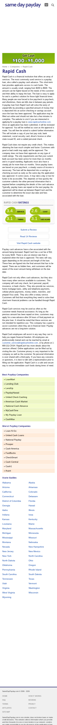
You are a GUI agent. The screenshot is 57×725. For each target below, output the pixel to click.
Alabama (6, 482)
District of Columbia (11, 501)
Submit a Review (29, 229)
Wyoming (6, 597)
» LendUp (8, 388)
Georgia (6, 505)
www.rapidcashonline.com (39, 122)
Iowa (31, 514)
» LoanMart (9, 379)
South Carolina (9, 574)
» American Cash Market (16, 401)
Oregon (32, 565)
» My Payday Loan (13, 415)
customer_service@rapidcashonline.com (20, 343)
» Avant (7, 470)
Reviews (32, 700)
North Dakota (8, 560)
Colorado (33, 492)
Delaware (33, 496)
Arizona (6, 487)
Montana (6, 542)
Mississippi (7, 537)
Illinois (32, 510)
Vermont (33, 583)
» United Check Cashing (15, 397)
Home (4, 67)
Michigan (6, 533)
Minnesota (34, 533)
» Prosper (8, 444)
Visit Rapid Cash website (28, 243)
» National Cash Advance (16, 406)
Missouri (33, 537)
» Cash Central (11, 462)
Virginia (5, 588)
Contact (32, 708)
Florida (32, 501)
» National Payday (12, 439)
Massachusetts (36, 528)
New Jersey (8, 551)
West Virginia (8, 592)
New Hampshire (36, 547)
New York (6, 556)
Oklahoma (7, 565)
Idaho (5, 510)
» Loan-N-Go (10, 431)
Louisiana (7, 524)
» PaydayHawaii (11, 392)
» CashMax (9, 419)
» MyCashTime (11, 410)
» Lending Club (11, 384)
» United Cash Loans (14, 435)
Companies (15, 67)
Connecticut (8, 496)
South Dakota (35, 574)
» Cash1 (8, 466)
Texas (31, 579)
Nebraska (33, 542)
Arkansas (33, 487)
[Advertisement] (28, 31)
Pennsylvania (8, 569)
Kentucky (33, 519)
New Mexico (34, 551)
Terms (5, 704)
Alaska (32, 482)
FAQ (4, 700)
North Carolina (36, 556)
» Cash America (11, 448)
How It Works (34, 696)
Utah (4, 583)
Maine (32, 524)
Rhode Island (35, 569)
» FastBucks (10, 453)
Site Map (6, 712)
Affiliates (6, 708)
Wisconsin (33, 592)
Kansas (5, 519)
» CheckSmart (10, 457)
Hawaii (32, 505)
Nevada (6, 547)
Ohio (31, 560)
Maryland (6, 528)
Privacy (31, 704)
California (6, 492)
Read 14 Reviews (28, 236)
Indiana (5, 514)
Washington (34, 588)
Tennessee (7, 579)
